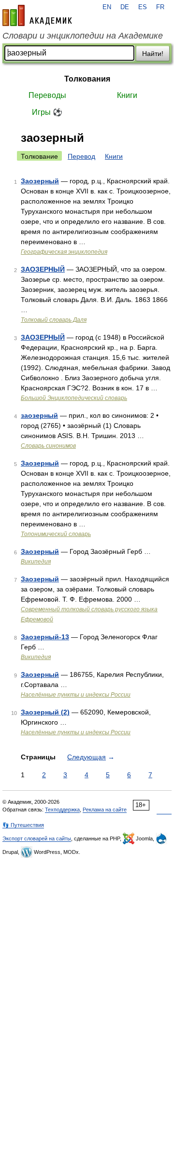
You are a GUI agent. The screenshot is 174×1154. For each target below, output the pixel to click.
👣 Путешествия (23, 825)
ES (142, 7)
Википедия (36, 561)
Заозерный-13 (45, 637)
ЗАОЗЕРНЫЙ (43, 269)
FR (160, 7)
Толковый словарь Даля (54, 319)
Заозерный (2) (45, 712)
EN (106, 7)
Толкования (87, 79)
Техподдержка (62, 809)
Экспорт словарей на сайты (36, 838)
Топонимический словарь (56, 534)
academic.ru (37, 15)
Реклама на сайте (105, 809)
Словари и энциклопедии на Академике (82, 36)
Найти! (152, 53)
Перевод (81, 156)
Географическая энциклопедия (64, 251)
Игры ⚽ (47, 112)
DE (124, 7)
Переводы (47, 95)
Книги (127, 95)
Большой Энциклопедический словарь (74, 398)
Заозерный (40, 181)
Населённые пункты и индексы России (75, 694)
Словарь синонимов (48, 445)
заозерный (39, 415)
